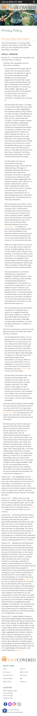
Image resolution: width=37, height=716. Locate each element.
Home (4, 669)
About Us (22, 669)
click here (19, 650)
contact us (24, 369)
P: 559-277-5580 (8, 695)
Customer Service (8, 675)
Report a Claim (7, 681)
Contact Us (23, 681)
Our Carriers (23, 675)
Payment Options (8, 678)
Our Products (6, 672)
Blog (21, 678)
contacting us (9, 227)
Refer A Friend (24, 672)
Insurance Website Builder (15, 712)
